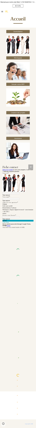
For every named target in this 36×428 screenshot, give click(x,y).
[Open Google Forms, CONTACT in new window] (30, 166)
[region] (18, 4)
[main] (18, 19)
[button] (2, 11)
